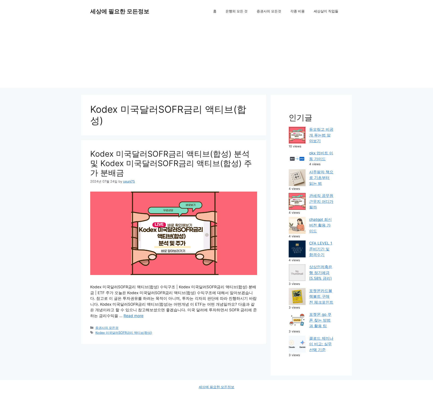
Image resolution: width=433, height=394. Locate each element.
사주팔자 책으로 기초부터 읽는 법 (321, 178)
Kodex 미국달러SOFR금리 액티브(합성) (123, 332)
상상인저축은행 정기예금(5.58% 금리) (320, 273)
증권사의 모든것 (269, 11)
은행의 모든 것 (237, 11)
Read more (133, 316)
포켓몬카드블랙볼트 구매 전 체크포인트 (321, 297)
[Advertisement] (216, 56)
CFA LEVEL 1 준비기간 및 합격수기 (320, 249)
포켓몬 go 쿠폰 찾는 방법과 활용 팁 (320, 320)
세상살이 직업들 (326, 11)
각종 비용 (297, 11)
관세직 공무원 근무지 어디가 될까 (321, 201)
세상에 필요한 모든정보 (119, 11)
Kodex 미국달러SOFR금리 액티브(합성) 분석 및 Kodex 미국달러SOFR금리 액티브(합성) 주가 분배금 (171, 163)
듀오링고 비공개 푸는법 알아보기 (321, 135)
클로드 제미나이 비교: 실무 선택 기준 (321, 344)
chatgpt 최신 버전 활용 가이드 (320, 225)
